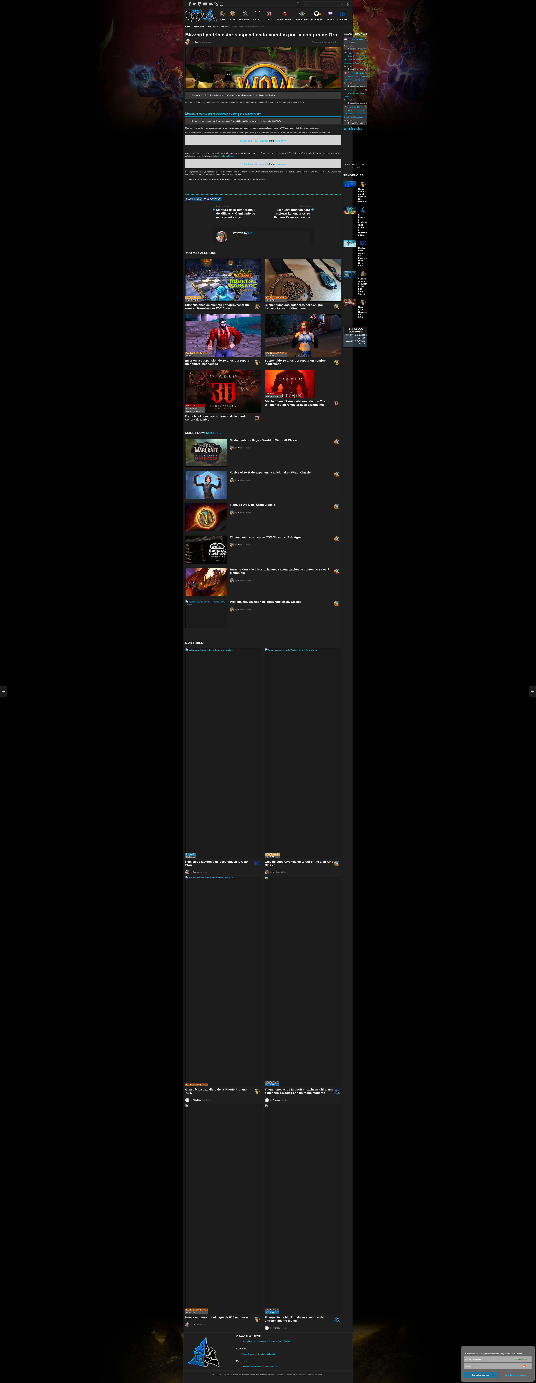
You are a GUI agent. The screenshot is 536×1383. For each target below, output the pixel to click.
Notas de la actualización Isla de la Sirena (355, 93)
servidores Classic (226, 156)
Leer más (520, 1354)
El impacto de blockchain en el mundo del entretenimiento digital (294, 1319)
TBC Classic (192, 300)
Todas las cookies (480, 1375)
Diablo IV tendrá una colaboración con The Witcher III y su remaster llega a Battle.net (295, 403)
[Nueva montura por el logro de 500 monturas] (223, 1209)
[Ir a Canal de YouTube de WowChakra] (206, 4)
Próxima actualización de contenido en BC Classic (265, 601)
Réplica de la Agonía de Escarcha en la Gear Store (362, 257)
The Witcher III (273, 397)
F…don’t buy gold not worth (254, 164)
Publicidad (270, 1354)
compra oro (194, 199)
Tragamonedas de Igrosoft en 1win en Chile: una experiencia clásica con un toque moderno (299, 1091)
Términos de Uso (270, 1367)
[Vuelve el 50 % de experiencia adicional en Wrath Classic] (206, 485)
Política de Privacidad (251, 1367)
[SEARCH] (298, 4)
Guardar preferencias (515, 1375)
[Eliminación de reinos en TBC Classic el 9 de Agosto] (206, 550)
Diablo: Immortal (195, 411)
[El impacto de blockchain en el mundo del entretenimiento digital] (303, 1209)
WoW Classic (192, 297)
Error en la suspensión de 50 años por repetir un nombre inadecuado (217, 362)
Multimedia (192, 409)
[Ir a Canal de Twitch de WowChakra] (201, 4)
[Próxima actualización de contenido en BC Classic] (206, 614)
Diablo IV (190, 406)
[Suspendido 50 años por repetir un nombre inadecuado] (303, 335)
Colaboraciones (275, 1341)
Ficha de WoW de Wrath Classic (252, 504)
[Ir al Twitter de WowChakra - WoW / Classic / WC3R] (195, 4)
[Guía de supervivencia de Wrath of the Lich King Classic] (303, 753)
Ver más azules (353, 128)
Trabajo (287, 1341)
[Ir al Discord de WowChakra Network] (211, 4)
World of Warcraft (276, 297)
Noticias (270, 300)
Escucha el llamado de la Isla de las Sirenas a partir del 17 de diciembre (355, 76)
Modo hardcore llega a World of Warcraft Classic (264, 440)
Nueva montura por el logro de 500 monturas (217, 1317)
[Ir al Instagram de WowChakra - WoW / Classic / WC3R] (222, 4)
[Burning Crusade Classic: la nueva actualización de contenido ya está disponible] (206, 582)
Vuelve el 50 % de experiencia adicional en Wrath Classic (270, 472)
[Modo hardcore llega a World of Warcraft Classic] (206, 453)
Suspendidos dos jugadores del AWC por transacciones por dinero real (294, 306)
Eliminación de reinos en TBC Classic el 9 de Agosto (267, 537)
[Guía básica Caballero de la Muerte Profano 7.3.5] (223, 981)
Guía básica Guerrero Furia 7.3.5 (362, 312)
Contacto (347, 1379)
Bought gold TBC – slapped (254, 141)
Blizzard (190, 854)
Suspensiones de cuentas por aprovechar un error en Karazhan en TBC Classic (217, 306)
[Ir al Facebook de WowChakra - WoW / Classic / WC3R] (190, 4)
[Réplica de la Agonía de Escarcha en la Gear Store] (223, 753)
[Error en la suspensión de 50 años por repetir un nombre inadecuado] (223, 335)
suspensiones (213, 199)
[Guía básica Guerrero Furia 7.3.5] (350, 302)
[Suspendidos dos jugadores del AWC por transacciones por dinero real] (303, 280)
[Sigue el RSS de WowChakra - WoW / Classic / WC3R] (217, 4)
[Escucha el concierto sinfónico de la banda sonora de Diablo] (223, 391)
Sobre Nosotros (249, 1341)
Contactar (262, 1341)
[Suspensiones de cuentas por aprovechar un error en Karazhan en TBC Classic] (223, 280)
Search (342, 4)
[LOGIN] (347, 4)
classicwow (280, 141)
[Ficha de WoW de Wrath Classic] (206, 517)
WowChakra (272, 1082)
